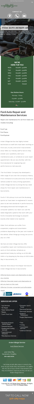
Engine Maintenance (26, 317)
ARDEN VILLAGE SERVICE (8, 31)
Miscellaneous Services (9, 336)
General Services (7, 326)
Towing (22, 325)
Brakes (4, 312)
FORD (14, 34)
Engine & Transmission (24, 314)
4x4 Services (6, 305)
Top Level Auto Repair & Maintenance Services (15, 32)
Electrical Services (25, 309)
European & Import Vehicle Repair (7, 323)
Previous (1, 294)
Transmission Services (24, 327)
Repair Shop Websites (19, 383)
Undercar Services (25, 330)
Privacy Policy (23, 385)
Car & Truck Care (7, 314)
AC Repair (5, 308)
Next (32, 294)
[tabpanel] (17, 84)
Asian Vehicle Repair (8, 310)
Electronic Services (26, 311)
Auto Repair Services (17, 346)
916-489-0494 (9, 356)
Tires (21, 322)
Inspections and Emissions (7, 332)
